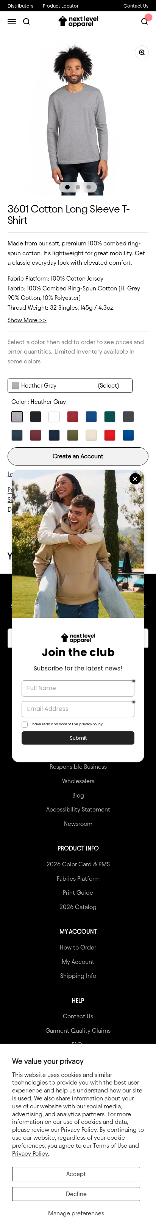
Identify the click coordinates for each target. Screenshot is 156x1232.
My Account (78, 962)
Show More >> (27, 320)
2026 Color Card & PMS (78, 864)
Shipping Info (78, 976)
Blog (78, 795)
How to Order (78, 947)
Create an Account (78, 456)
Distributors (20, 5)
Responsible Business (78, 766)
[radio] (17, 416)
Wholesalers (78, 781)
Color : (38, 402)
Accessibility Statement (78, 809)
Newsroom (78, 824)
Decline (76, 1194)
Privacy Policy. (30, 1153)
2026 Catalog (78, 907)
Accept (76, 1174)
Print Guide (78, 892)
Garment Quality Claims (78, 1030)
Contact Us (135, 5)
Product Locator (60, 5)
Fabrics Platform (78, 878)
